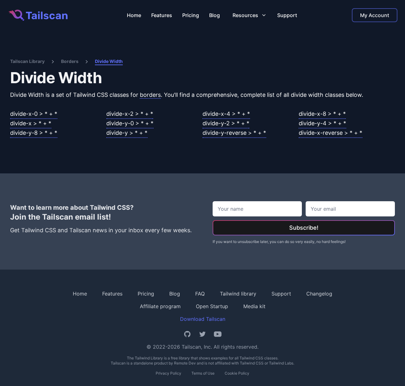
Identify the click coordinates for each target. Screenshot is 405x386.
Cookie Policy (237, 373)
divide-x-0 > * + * (33, 113)
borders (150, 94)
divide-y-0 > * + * (129, 123)
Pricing (190, 15)
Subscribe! (303, 227)
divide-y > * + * (126, 132)
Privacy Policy (168, 373)
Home (134, 15)
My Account (374, 15)
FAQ (200, 293)
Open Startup (212, 306)
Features (161, 15)
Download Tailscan (202, 319)
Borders (69, 61)
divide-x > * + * (30, 123)
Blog (214, 15)
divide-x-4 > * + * (226, 113)
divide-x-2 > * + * (129, 113)
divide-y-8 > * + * (33, 132)
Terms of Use (203, 373)
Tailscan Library (27, 61)
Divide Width (109, 61)
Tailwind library (238, 293)
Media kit (254, 306)
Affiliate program (160, 306)
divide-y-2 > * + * (225, 123)
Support (287, 15)
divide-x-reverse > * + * (330, 132)
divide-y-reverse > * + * (234, 132)
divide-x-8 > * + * (322, 113)
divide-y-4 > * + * (322, 123)
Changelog (319, 293)
